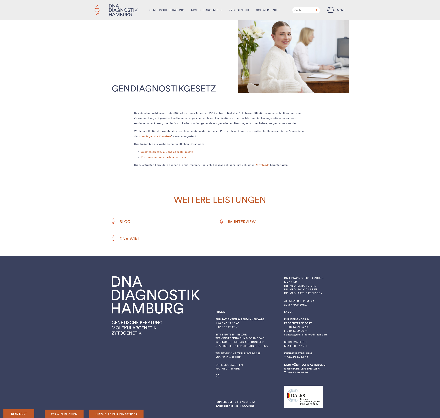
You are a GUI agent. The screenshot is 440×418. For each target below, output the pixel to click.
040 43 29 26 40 (297, 327)
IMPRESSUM (224, 402)
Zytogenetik (239, 10)
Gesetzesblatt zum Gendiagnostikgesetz (167, 151)
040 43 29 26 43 (229, 323)
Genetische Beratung (166, 10)
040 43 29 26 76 (297, 372)
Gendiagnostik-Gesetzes (155, 136)
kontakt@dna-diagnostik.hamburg (306, 334)
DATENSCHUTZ (244, 402)
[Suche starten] (316, 10)
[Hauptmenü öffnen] (330, 10)
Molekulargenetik (206, 10)
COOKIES (248, 405)
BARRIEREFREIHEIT (228, 405)
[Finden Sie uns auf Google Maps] (218, 377)
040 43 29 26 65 (297, 357)
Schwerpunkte (268, 10)
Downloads (262, 164)
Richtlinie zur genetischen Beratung (163, 157)
